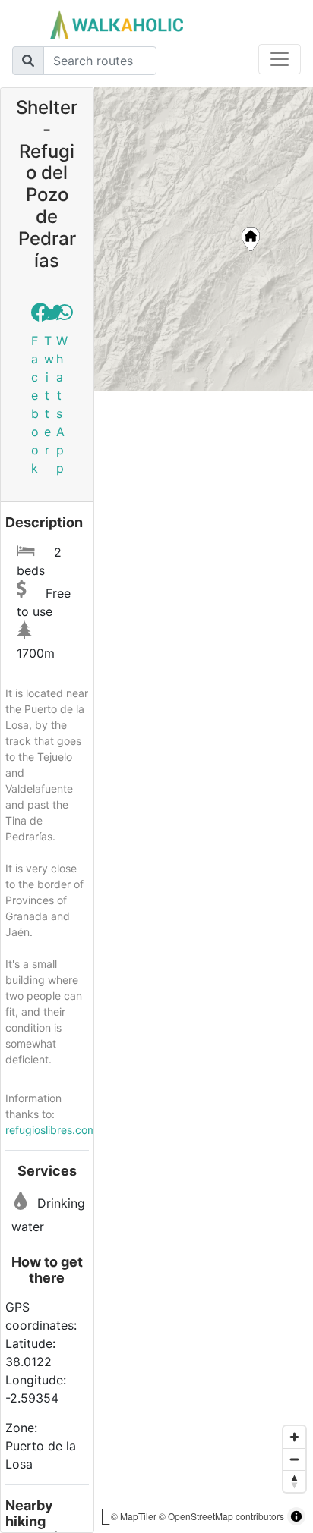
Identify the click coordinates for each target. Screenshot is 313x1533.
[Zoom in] (294, 1437)
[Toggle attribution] (296, 1516)
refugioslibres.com (50, 1129)
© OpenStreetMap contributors (221, 1515)
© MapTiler (133, 1515)
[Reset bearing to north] (294, 1481)
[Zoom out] (294, 1459)
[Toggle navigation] (279, 59)
